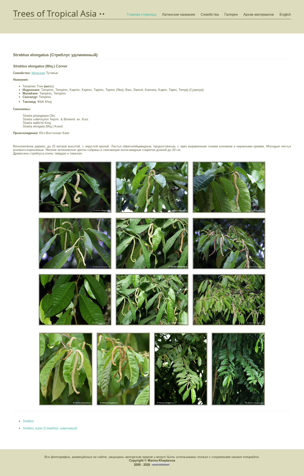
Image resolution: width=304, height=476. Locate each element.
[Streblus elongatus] (75, 212)
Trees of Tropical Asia (55, 13)
